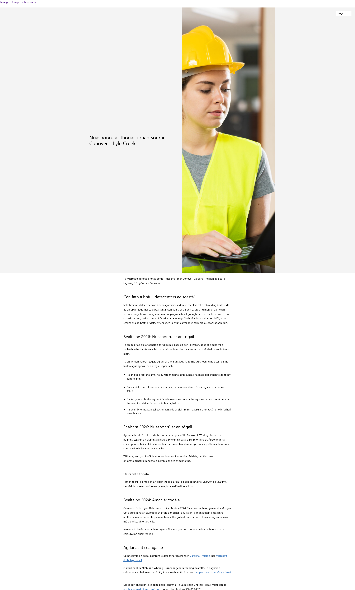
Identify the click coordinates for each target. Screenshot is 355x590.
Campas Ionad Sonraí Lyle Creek (212, 572)
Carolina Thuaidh (200, 555)
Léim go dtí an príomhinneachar (18, 2)
